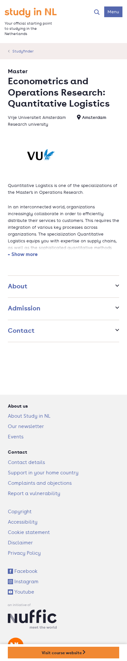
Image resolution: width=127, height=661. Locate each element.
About (17, 286)
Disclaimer (20, 542)
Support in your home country (43, 473)
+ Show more (23, 254)
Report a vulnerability (34, 493)
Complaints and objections (40, 483)
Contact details (26, 462)
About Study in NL (29, 416)
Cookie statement (29, 532)
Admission (24, 308)
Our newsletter (26, 426)
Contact (21, 330)
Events (15, 437)
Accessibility (22, 522)
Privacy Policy (24, 553)
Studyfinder (23, 51)
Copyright (20, 511)
